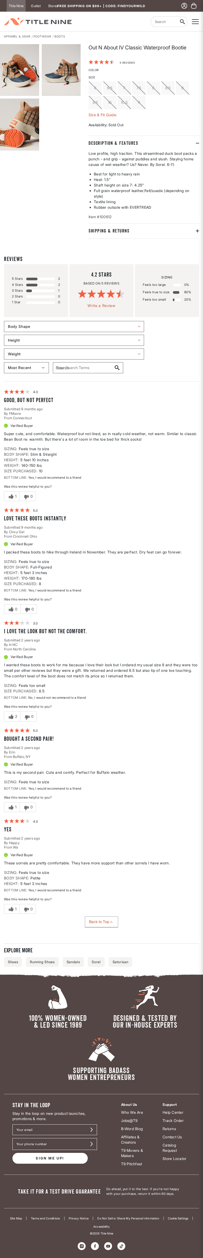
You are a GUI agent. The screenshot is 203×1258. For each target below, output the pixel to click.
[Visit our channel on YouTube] (108, 1246)
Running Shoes (42, 962)
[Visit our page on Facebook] (95, 1246)
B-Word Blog (132, 1128)
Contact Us (172, 1137)
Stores (53, 6)
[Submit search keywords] (182, 21)
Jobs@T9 (129, 1120)
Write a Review (101, 305)
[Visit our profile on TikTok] (121, 1246)
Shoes (13, 962)
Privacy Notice (79, 1218)
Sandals (73, 962)
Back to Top (99, 921)
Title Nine (16, 6)
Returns (169, 1128)
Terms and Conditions (45, 1218)
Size (92, 77)
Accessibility (101, 1226)
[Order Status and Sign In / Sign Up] (184, 6)
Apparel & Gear (17, 36)
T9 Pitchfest (131, 1164)
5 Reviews (127, 62)
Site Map (16, 1218)
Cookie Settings (178, 1218)
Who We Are (132, 1112)
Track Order (173, 1120)
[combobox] (164, 21)
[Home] (38, 21)
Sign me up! (50, 1158)
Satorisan (120, 962)
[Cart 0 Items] (193, 6)
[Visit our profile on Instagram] (82, 1246)
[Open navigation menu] (195, 21)
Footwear (42, 36)
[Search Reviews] (117, 367)
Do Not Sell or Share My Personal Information (128, 1218)
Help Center (173, 1112)
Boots (60, 36)
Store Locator (174, 1158)
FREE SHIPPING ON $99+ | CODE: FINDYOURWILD (101, 6)
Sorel (96, 962)
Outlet (35, 6)
